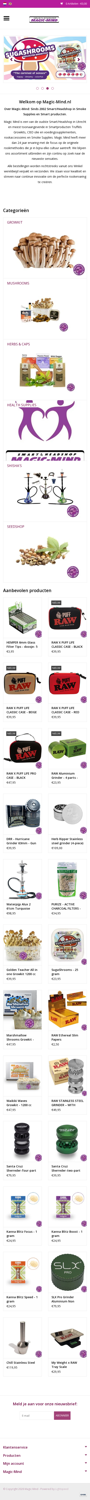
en (10, 3)
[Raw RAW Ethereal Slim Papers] (67, 1010)
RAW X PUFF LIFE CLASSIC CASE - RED (65, 710)
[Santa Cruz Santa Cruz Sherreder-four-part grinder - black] (22, 1141)
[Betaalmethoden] (82, 1494)
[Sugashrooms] (45, 59)
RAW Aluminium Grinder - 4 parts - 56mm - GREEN (64, 775)
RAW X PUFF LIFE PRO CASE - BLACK (21, 775)
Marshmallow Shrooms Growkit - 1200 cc (20, 1037)
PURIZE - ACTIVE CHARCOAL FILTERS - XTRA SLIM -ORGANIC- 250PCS (67, 906)
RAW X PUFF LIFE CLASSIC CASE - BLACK (67, 644)
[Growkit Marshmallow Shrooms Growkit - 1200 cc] (22, 1010)
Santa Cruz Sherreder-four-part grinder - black (21, 1168)
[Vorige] (11, 59)
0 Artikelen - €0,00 (76, 3)
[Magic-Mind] (51, 18)
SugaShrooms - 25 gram (64, 972)
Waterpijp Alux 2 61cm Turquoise (18, 906)
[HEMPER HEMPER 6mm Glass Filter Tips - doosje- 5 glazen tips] (22, 617)
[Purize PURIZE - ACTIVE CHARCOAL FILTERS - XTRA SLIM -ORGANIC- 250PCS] (67, 879)
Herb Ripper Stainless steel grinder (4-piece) (67, 841)
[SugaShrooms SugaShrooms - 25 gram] (67, 944)
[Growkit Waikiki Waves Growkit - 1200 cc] (22, 1076)
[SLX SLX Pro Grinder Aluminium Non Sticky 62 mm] (67, 1272)
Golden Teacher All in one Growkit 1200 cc (21, 972)
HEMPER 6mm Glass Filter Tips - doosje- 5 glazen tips (21, 644)
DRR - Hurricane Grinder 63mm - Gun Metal (21, 841)
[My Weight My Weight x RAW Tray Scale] (67, 1337)
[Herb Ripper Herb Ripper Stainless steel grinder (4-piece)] (67, 814)
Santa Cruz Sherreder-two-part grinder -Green (65, 1168)
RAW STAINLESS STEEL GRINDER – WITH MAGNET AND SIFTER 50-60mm (67, 1103)
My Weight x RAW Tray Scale (64, 1365)
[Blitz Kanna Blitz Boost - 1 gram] (67, 1207)
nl (4, 3)
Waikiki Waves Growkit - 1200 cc (18, 1103)
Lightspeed (61, 1489)
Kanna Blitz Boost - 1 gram (66, 1234)
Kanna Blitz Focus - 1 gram (21, 1234)
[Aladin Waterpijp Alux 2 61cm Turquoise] (22, 879)
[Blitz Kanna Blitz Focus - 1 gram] (22, 1207)
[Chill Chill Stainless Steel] (22, 1337)
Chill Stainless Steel (20, 1363)
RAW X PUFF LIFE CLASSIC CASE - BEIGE (21, 710)
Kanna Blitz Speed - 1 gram (22, 1299)
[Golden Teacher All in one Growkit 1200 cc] (22, 944)
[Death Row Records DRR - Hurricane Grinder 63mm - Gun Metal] (22, 814)
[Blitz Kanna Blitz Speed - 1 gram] (22, 1272)
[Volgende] (78, 59)
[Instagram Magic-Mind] (48, 1428)
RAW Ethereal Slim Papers (64, 1037)
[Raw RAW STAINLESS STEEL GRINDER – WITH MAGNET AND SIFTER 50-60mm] (67, 1076)
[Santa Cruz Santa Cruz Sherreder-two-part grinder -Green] (67, 1141)
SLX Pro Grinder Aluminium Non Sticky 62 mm (62, 1299)
